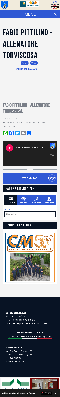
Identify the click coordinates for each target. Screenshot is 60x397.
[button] (30, 393)
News (24, 63)
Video (33, 63)
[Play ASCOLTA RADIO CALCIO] (9, 148)
